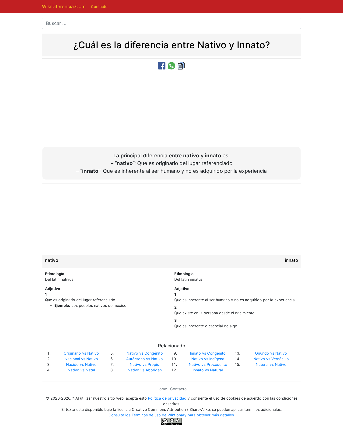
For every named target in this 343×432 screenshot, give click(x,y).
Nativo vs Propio (144, 364)
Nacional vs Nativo (81, 358)
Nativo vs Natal (81, 370)
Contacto (99, 6)
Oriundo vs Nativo (271, 353)
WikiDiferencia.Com (63, 6)
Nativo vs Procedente (208, 364)
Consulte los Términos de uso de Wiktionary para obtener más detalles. (171, 415)
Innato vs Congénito (208, 353)
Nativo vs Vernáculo (271, 358)
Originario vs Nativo (81, 353)
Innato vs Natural (208, 370)
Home (162, 389)
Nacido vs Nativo (81, 364)
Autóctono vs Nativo (144, 358)
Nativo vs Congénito (144, 353)
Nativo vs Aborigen (145, 370)
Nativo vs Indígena (207, 358)
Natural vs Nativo (271, 364)
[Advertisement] (171, 106)
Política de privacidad (167, 398)
